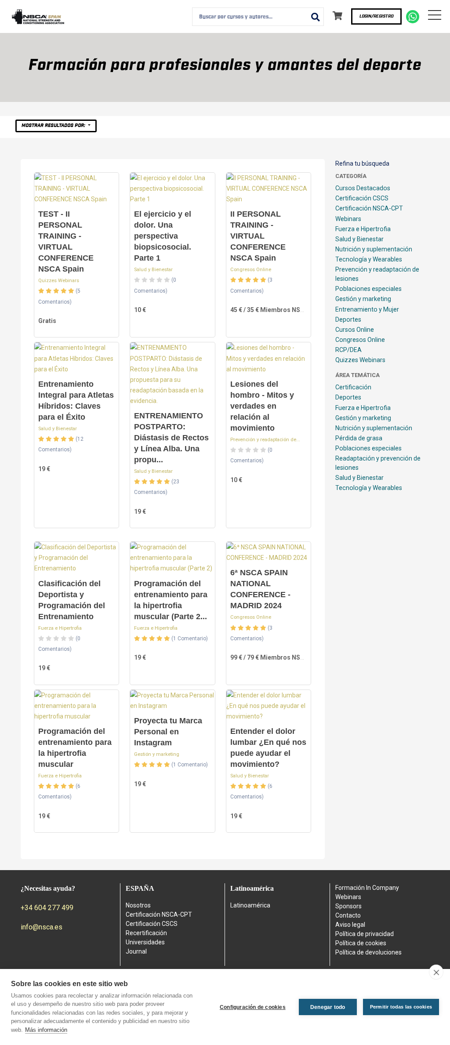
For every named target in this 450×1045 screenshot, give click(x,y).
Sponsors (348, 906)
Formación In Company (367, 887)
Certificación (353, 387)
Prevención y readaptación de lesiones (377, 274)
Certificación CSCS (361, 198)
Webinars (348, 218)
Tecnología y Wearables (368, 259)
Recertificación (146, 932)
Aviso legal (350, 924)
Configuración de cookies (253, 1007)
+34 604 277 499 (47, 907)
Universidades (145, 942)
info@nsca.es (41, 927)
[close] (436, 972)
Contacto (348, 915)
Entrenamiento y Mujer (367, 309)
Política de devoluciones (368, 952)
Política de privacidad (364, 933)
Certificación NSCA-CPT (369, 208)
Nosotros (138, 905)
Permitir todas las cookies (401, 1006)
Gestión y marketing (156, 754)
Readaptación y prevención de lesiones (378, 463)
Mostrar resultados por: (54, 125)
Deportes (348, 319)
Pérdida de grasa (358, 438)
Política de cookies (360, 943)
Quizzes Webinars (58, 280)
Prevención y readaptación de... (265, 440)
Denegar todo (327, 1007)
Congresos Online (250, 269)
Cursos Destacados (362, 188)
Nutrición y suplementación (373, 249)
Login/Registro (376, 16)
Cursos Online (354, 329)
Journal (136, 951)
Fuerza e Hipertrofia (60, 628)
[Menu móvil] (434, 16)
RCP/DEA (348, 349)
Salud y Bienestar (153, 269)
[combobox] (258, 16)
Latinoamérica (250, 905)
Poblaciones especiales (368, 288)
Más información (46, 1030)
